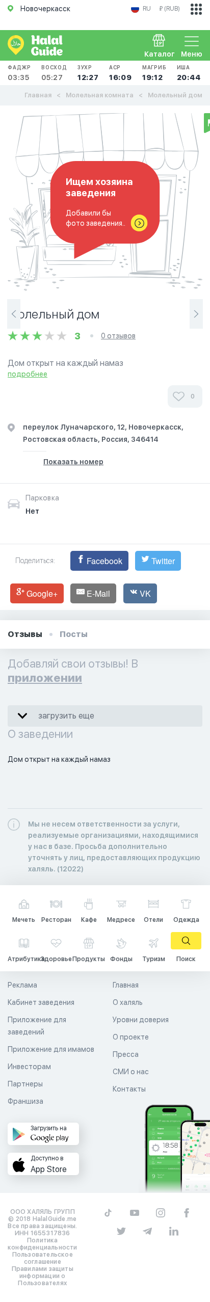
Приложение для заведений (37, 1026)
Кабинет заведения (41, 1002)
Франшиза (25, 1101)
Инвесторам (29, 1066)
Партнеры (25, 1084)
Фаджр (19, 73)
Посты (74, 634)
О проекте (131, 1037)
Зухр (88, 73)
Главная (37, 95)
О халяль (128, 1002)
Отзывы (25, 634)
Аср (120, 73)
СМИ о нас (131, 1072)
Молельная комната (100, 95)
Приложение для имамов (51, 1049)
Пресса (126, 1054)
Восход (54, 73)
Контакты (129, 1089)
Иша (189, 73)
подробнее (27, 374)
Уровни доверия (141, 1020)
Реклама (22, 985)
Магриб (154, 73)
